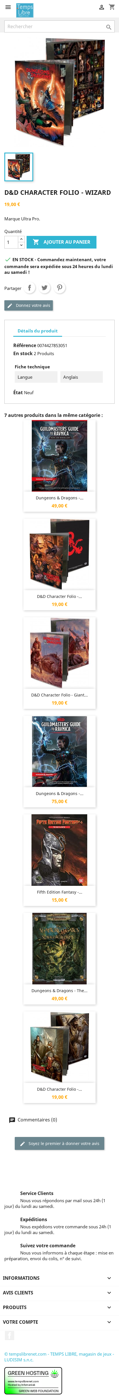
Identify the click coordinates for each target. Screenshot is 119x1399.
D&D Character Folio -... (59, 596)
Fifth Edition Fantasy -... (59, 892)
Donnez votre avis (32, 305)
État (18, 392)
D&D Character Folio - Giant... (59, 695)
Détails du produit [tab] (38, 331)
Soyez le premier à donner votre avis (63, 1143)
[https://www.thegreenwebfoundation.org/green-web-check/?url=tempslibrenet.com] (33, 1380)
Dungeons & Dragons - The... (59, 990)
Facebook (9, 1335)
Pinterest (59, 287)
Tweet (44, 287)
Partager (29, 287)
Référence (24, 345)
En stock (23, 353)
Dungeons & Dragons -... (59, 498)
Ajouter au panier (61, 241)
